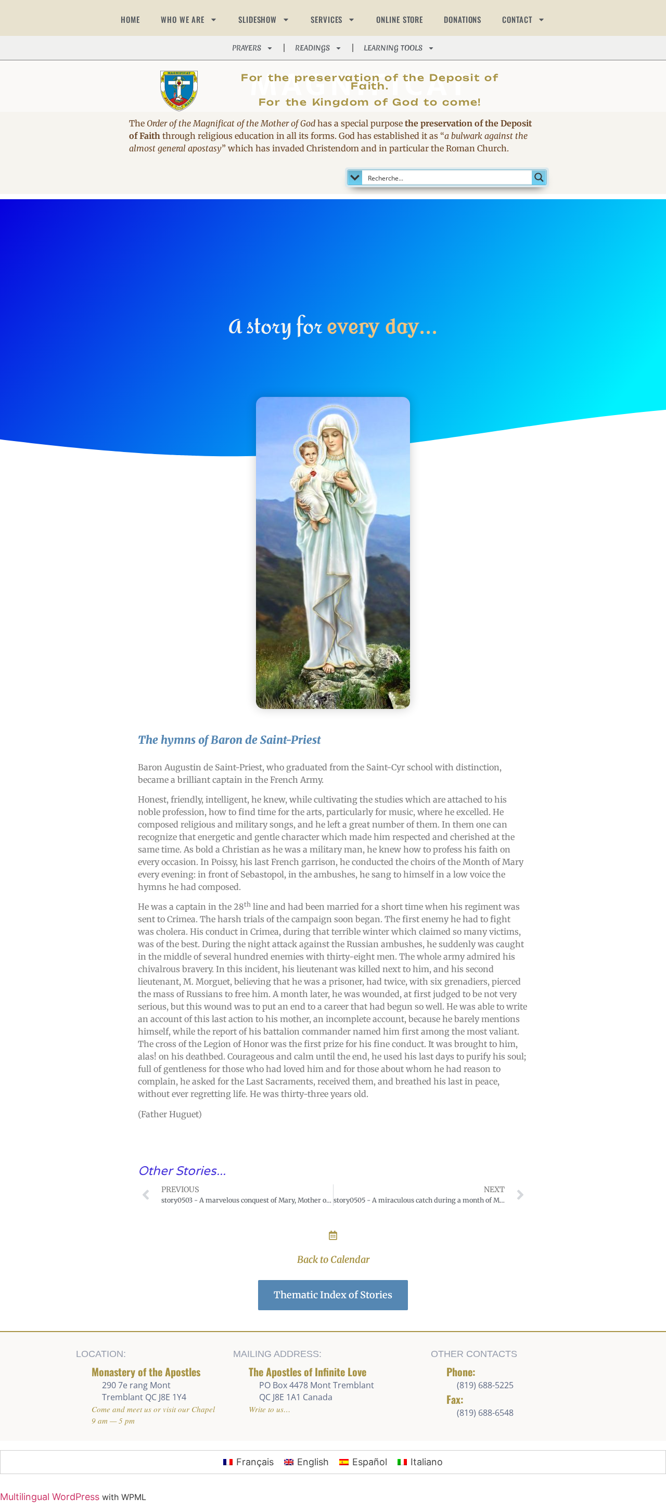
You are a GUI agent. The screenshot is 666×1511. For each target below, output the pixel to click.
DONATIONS (462, 19)
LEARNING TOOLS (393, 48)
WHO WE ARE (182, 19)
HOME (130, 19)
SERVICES (326, 19)
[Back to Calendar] (333, 1235)
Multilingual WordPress (49, 1496)
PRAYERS (246, 48)
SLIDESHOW (257, 19)
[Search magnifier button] (539, 177)
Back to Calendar (333, 1259)
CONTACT (517, 19)
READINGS (312, 48)
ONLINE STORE (399, 19)
